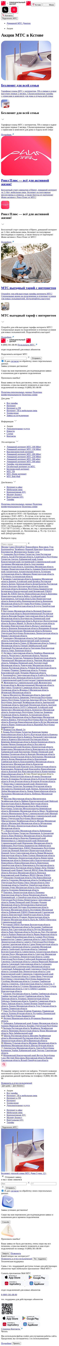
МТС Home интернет (16, 474)
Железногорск (20, 552)
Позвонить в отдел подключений (16, 1083)
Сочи (37, 552)
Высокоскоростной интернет (20, 451)
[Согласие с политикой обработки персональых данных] (2, 361)
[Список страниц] (14, 10)
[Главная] (16, 5)
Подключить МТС (9, 1127)
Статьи (10, 433)
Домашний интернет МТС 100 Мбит (24, 447)
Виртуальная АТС (15, 497)
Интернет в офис (15, 487)
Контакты (8, 16)
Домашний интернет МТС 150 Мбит (24, 449)
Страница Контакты (11, 1329)
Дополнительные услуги (18, 428)
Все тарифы (12, 403)
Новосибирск (32, 547)
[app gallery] (13, 1285)
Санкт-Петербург (17, 547)
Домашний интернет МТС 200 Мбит (24, 454)
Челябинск (20, 549)
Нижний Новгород (34, 549)
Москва (4, 547)
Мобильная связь (15, 489)
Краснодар (49, 549)
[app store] (13, 1279)
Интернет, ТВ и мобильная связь (22, 410)
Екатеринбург (7, 549)
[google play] (37, 1279)
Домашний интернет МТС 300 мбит (23, 459)
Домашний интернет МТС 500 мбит (23, 461)
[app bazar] (37, 1285)
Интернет (11, 405)
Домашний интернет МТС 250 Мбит (24, 456)
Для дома (6, 1086)
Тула (51, 547)
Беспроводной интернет (18, 469)
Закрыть (5, 1253)
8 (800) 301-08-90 (9, 1294)
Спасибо (5, 1222)
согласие (15, 361)
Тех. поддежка (40, 1259)
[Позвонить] (5, 10)
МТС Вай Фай (13, 476)
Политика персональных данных (16, 392)
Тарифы (10, 499)
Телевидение (13, 413)
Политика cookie (29, 394)
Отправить (36, 358)
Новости (11, 431)
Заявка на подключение (18, 415)
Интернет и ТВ (14, 408)
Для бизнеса (18, 1086)
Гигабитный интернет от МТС (21, 466)
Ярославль (44, 547)
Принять (16, 1343)
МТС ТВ (11, 471)
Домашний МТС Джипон (19, 23)
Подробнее (6, 134)
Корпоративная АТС (16, 492)
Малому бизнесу (14, 494)
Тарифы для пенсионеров (19, 464)
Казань (31, 552)
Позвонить (16, 1253)
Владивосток (7, 552)
